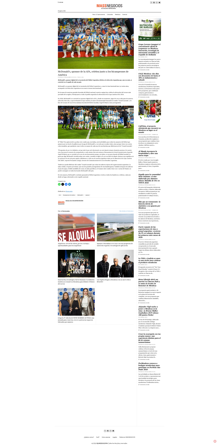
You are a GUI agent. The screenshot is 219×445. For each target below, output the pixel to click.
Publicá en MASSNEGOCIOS (127, 437)
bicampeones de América (69, 195)
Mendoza (117, 14)
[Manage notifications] (215, 441)
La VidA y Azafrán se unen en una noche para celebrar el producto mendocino (149, 260)
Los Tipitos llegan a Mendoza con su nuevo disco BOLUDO (114, 281)
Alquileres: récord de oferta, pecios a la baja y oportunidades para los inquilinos (73, 244)
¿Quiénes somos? (89, 437)
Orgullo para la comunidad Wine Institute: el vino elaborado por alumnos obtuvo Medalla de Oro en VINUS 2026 (149, 178)
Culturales (110, 14)
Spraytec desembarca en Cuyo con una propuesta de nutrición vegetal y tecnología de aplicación (115, 244)
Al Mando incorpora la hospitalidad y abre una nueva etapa (148, 153)
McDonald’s (80, 195)
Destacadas (69, 191)
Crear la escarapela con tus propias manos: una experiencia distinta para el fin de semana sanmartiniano (149, 338)
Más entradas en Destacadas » (126, 211)
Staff (97, 437)
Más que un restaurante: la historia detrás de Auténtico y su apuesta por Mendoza (149, 205)
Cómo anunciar (106, 437)
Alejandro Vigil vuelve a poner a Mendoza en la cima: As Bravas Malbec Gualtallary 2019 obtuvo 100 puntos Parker (148, 311)
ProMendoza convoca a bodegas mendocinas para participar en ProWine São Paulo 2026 (149, 366)
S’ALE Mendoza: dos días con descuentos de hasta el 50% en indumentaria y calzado (149, 77)
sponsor (87, 195)
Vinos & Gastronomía (98, 14)
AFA (60, 195)
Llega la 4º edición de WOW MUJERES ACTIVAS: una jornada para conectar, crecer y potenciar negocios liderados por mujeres (76, 320)
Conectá (124, 14)
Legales (115, 437)
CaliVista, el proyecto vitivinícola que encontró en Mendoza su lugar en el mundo (149, 129)
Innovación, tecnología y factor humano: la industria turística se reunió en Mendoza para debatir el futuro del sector (76, 282)
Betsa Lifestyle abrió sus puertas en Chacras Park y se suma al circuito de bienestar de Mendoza (149, 282)
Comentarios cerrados (144, 69)
